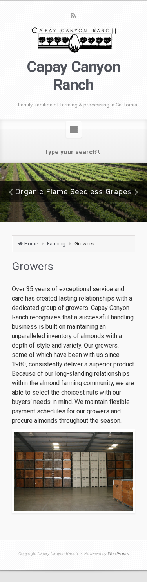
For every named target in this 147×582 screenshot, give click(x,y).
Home (31, 244)
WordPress (118, 553)
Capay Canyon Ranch (73, 76)
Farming (56, 244)
